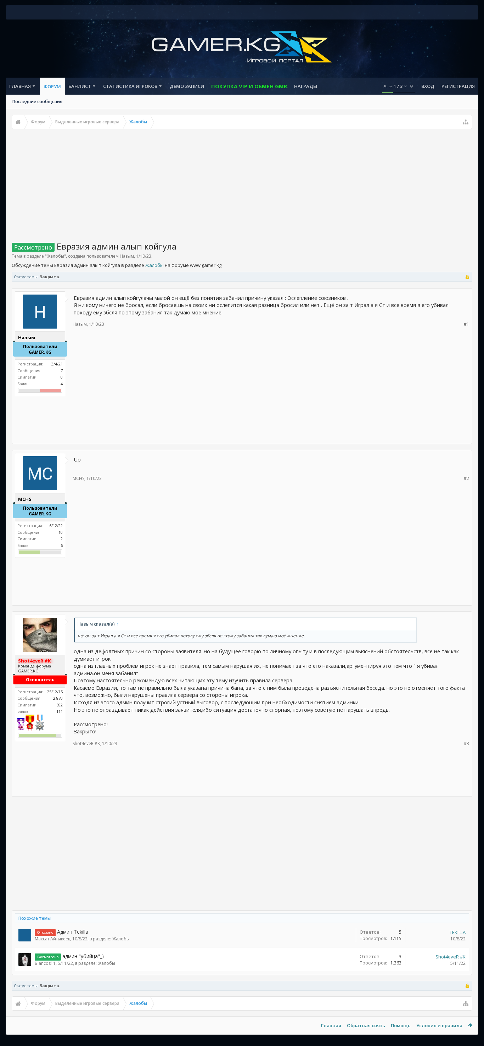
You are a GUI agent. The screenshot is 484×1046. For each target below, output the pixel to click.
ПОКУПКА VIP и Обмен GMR (249, 86)
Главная (20, 86)
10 (60, 532)
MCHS (78, 478)
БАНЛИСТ (79, 86)
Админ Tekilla (72, 931)
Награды (305, 86)
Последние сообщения (37, 102)
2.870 (58, 698)
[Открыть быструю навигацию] (465, 122)
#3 (466, 743)
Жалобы (55, 256)
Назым (127, 256)
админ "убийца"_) (83, 956)
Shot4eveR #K (86, 743)
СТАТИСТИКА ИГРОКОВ (130, 86)
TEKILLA (458, 932)
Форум (52, 86)
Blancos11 (45, 963)
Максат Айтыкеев (52, 939)
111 (59, 711)
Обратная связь (366, 1025)
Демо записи (187, 86)
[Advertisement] (242, 182)
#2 (466, 478)
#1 (466, 324)
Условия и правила (439, 1025)
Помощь (401, 1025)
